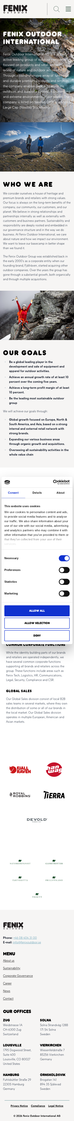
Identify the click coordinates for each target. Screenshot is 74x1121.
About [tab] (61, 492)
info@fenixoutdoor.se (27, 942)
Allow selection (37, 623)
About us (8, 960)
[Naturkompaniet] (20, 862)
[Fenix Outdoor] (22, 9)
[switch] (64, 570)
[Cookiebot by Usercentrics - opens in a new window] (53, 482)
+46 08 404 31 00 (25, 938)
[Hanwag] (54, 769)
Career (7, 983)
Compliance (38, 1106)
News (6, 991)
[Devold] (37, 820)
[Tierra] (54, 795)
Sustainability (11, 968)
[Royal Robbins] (20, 794)
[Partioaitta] (20, 878)
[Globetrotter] (54, 862)
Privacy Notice (19, 1106)
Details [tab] (37, 492)
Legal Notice (55, 1106)
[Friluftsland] (54, 878)
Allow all (37, 610)
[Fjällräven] (20, 770)
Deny (37, 635)
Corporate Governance (18, 976)
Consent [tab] (13, 492)
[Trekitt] (37, 895)
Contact (8, 998)
